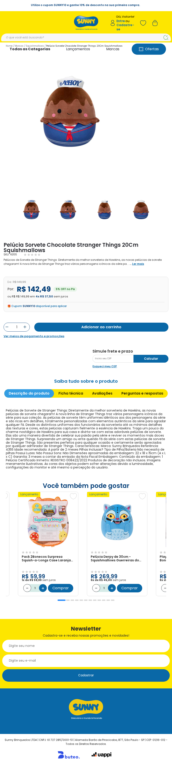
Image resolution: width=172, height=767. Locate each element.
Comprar (60, 588)
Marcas (112, 49)
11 (108, 600)
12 (112, 600)
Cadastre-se (125, 27)
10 (103, 600)
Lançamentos (78, 49)
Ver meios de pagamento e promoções (34, 336)
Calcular (151, 358)
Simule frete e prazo (112, 351)
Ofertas (152, 49)
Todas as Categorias (30, 49)
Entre (120, 21)
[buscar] (166, 37)
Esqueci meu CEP (104, 366)
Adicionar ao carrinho (101, 327)
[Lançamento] (48, 547)
